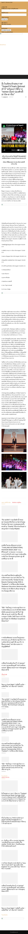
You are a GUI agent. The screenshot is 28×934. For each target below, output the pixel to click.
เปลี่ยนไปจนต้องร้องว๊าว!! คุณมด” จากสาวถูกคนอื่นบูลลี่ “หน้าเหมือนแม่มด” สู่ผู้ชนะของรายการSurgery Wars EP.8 (13, 888)
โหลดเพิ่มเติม (4, 914)
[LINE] (9, 100)
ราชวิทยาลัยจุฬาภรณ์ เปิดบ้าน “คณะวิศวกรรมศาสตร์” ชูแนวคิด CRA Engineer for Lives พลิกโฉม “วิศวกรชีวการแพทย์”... (13, 865)
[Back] (1, 5)
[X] (4, 4)
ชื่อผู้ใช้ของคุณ (4, 12)
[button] (2, 77)
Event (7, 80)
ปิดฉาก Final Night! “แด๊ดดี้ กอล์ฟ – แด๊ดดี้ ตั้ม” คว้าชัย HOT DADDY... (13, 685)
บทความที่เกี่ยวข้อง (6, 502)
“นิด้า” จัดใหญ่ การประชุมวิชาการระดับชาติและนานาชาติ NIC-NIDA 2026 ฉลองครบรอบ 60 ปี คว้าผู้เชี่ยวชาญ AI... (13, 766)
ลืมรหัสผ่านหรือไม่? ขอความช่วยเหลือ (10, 21)
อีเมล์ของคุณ (4, 28)
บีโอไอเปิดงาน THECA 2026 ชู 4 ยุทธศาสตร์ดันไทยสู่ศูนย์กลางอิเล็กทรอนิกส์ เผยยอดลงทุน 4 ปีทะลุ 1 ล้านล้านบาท (13, 820)
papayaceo (5, 96)
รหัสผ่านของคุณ (5, 17)
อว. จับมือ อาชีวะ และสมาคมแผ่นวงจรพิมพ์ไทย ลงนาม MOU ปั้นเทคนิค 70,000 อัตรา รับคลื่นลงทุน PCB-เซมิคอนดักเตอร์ (12, 843)
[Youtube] (5, 4)
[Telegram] (13, 100)
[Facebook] (2, 4)
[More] (16, 100)
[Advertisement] (14, 60)
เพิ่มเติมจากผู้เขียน (16, 502)
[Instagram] (3, 4)
